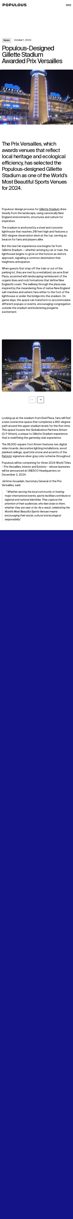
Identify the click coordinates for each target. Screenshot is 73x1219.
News (7, 40)
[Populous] (16, 5)
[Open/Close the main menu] (68, 5)
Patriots (7, 456)
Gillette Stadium (49, 209)
